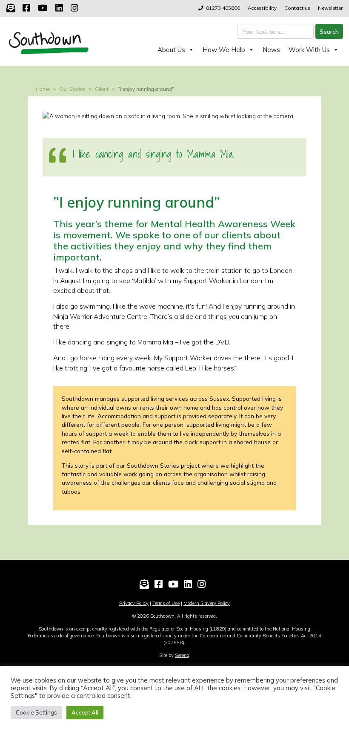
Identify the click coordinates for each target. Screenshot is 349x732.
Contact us (297, 8)
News (271, 50)
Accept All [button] (85, 712)
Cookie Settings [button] (36, 712)
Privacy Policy (134, 603)
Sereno (182, 655)
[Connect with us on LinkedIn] (59, 7)
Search (329, 31)
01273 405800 (223, 8)
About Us (171, 50)
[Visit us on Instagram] (74, 7)
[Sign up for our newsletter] (10, 7)
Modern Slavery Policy (206, 603)
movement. (88, 234)
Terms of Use (166, 603)
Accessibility (262, 8)
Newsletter (330, 8)
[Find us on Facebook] (26, 7)
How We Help (224, 50)
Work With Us (309, 50)
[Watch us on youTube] (43, 7)
